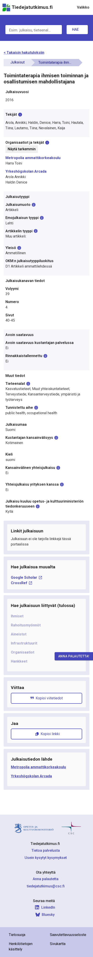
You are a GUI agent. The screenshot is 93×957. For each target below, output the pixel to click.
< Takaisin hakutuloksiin (24, 52)
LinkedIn (48, 907)
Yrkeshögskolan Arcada (25, 171)
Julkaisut (17, 62)
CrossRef (19, 583)
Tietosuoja (17, 935)
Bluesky (48, 914)
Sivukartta (57, 944)
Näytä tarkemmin (22, 149)
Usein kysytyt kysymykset (46, 858)
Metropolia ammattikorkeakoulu (32, 158)
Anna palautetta (45, 879)
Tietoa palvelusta (45, 850)
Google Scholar (24, 577)
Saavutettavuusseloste (68, 935)
